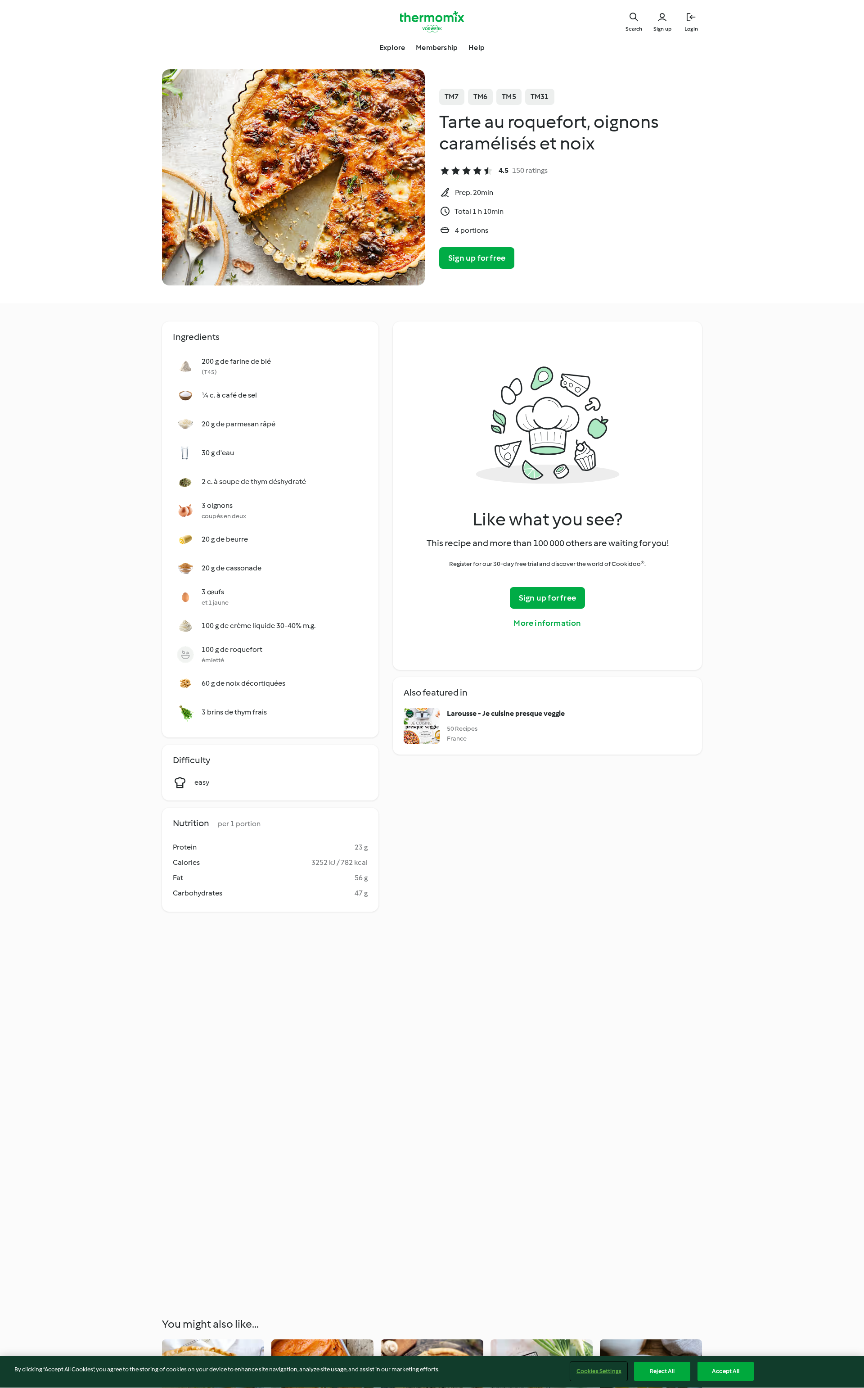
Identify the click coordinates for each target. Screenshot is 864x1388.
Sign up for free (476, 258)
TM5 (509, 96)
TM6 (480, 96)
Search (634, 29)
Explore (392, 47)
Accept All (725, 1371)
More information (547, 623)
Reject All (662, 1371)
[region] (432, 1372)
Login (691, 29)
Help (476, 47)
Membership (437, 47)
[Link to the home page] (432, 21)
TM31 (540, 96)
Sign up (662, 29)
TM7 (452, 96)
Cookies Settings (598, 1371)
